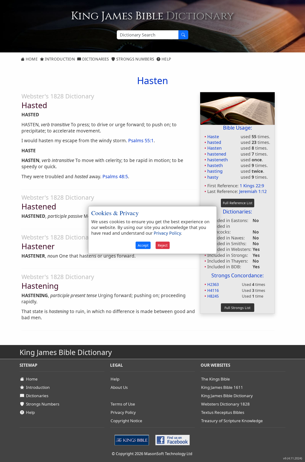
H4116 (213, 290)
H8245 (213, 296)
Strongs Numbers (134, 59)
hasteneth (217, 159)
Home (31, 59)
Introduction (59, 59)
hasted (214, 142)
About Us (119, 387)
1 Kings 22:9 (252, 185)
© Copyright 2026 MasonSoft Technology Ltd (152, 453)
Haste (213, 136)
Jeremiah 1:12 (253, 191)
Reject (163, 245)
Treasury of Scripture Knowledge (232, 420)
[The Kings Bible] (133, 439)
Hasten (214, 148)
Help (166, 59)
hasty (212, 177)
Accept (143, 245)
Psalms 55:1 (141, 140)
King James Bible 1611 (222, 387)
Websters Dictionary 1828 (225, 404)
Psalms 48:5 (115, 176)
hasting (215, 171)
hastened (216, 154)
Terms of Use (123, 404)
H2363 (213, 284)
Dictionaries (95, 59)
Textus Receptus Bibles (222, 412)
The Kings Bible (215, 379)
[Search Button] (183, 34)
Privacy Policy (123, 412)
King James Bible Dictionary (227, 395)
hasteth (215, 165)
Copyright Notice (126, 420)
